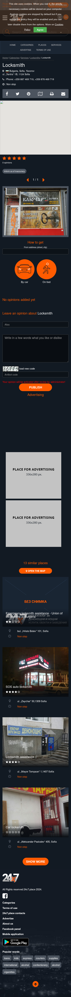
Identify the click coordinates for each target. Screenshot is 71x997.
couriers (40, 958)
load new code (27, 368)
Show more (35, 861)
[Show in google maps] (40, 93)
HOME (13, 44)
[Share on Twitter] (17, 93)
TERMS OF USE (43, 49)
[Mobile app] (15, 941)
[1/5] (4, 158)
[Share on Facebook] (7, 93)
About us (7, 923)
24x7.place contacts (13, 913)
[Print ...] (52, 93)
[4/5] (19, 158)
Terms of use (9, 908)
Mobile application (13, 934)
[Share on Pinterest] (28, 93)
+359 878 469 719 (44, 79)
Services (56, 44)
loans (7, 958)
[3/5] (14, 158)
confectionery (40, 965)
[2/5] (9, 158)
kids (16, 958)
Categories (14, 57)
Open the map (36, 570)
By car (24, 282)
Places (42, 44)
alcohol (25, 965)
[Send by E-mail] (63, 93)
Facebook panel (11, 929)
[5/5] (24, 158)
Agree (40, 29)
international (10, 965)
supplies (53, 958)
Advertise (8, 918)
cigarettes (9, 972)
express (27, 958)
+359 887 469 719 (24, 79)
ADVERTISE (25, 49)
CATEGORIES (27, 44)
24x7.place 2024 (32, 889)
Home (5, 57)
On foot (47, 282)
